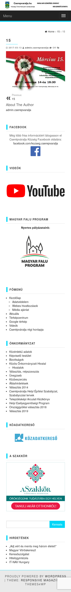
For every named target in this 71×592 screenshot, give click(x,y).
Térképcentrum (18, 318)
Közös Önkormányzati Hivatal (27, 363)
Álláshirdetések (18, 383)
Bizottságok (16, 359)
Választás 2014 (18, 387)
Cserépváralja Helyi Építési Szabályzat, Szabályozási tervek (33, 393)
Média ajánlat (20, 310)
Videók (13, 325)
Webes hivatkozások (25, 306)
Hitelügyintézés (18, 558)
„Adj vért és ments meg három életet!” (33, 546)
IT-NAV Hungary (19, 562)
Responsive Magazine (41, 580)
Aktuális (14, 314)
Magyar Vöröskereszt (22, 550)
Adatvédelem (20, 302)
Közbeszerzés (18, 379)
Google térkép (18, 322)
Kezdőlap (15, 298)
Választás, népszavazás (24, 371)
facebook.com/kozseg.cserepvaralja (35, 143)
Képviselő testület (20, 356)
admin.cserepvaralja (37, 47)
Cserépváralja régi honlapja (26, 329)
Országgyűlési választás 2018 (28, 407)
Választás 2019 (18, 411)
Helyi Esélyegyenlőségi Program (29, 403)
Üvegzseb (15, 375)
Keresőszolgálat (19, 554)
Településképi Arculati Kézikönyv (29, 399)
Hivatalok (18, 367)
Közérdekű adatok (20, 352)
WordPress (55, 576)
